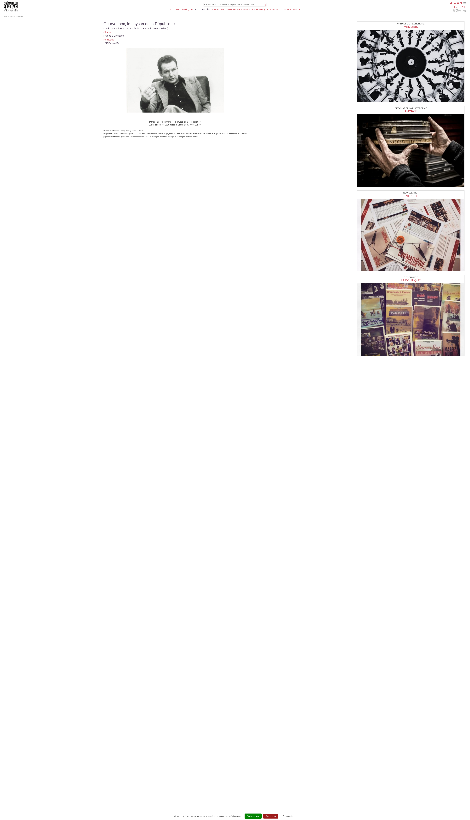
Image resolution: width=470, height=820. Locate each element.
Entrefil (411, 195)
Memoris (411, 26)
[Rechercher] (265, 5)
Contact (276, 9)
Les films (218, 9)
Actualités (202, 9)
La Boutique (411, 280)
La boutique (260, 9)
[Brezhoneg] (464, 2)
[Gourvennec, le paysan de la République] (175, 80)
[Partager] (460, 2)
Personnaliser (288, 816)
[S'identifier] (458, 2)
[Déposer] (455, 2)
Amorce (410, 111)
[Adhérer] (451, 2)
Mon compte (292, 9)
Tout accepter (253, 816)
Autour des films (238, 9)
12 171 (459, 7)
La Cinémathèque (181, 9)
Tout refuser (271, 816)
